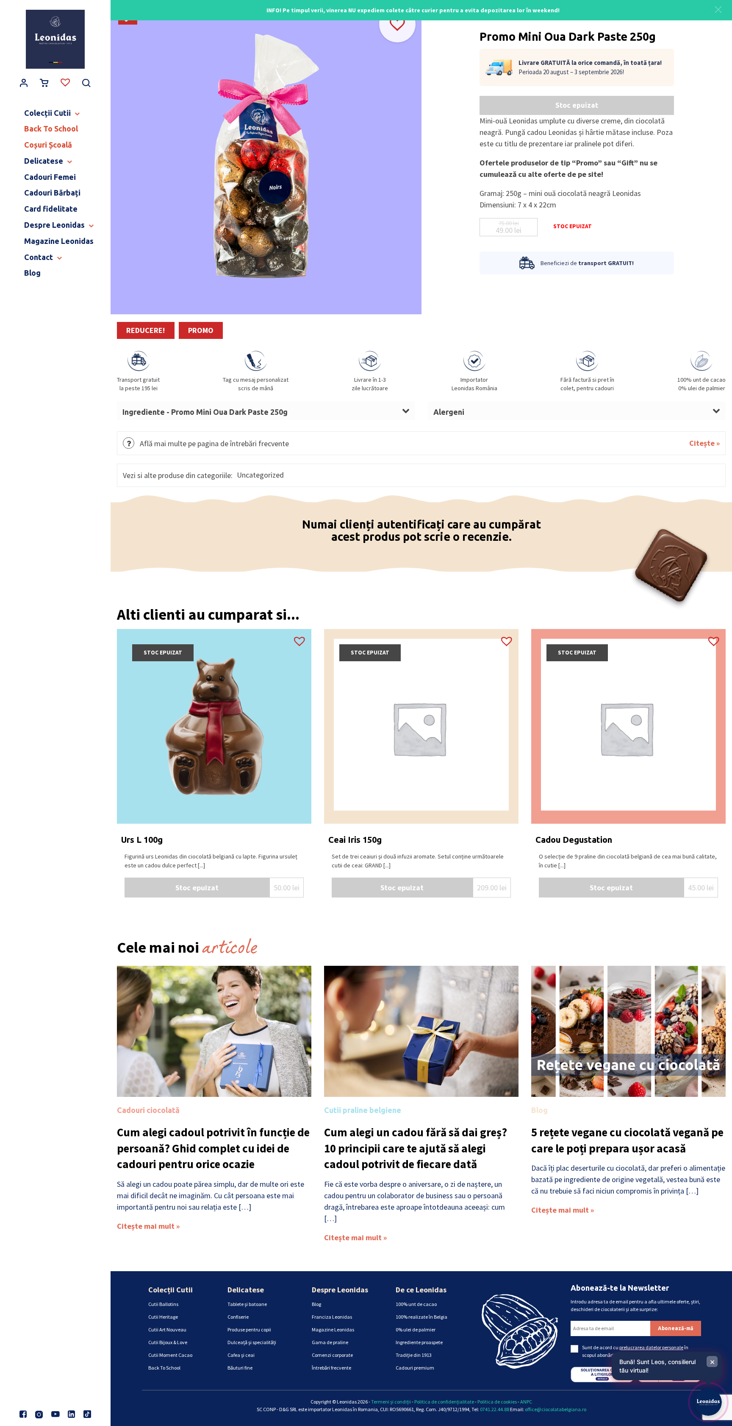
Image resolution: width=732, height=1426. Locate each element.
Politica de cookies (497, 1401)
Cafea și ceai (241, 1355)
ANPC (526, 1401)
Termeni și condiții (391, 1401)
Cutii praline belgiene (362, 1110)
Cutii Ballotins (163, 1304)
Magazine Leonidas (333, 1329)
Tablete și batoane (247, 1304)
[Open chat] (708, 1402)
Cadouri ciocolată (148, 1110)
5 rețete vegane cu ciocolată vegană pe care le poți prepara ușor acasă (627, 1140)
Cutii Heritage (163, 1317)
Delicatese (245, 1290)
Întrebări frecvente (331, 1367)
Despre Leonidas (340, 1290)
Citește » (704, 443)
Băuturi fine (239, 1367)
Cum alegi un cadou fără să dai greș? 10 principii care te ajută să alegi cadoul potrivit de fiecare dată (415, 1148)
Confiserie (238, 1317)
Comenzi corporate (332, 1355)
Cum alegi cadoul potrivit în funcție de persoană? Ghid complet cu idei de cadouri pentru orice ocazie (213, 1148)
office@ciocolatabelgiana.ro (555, 1409)
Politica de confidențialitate (444, 1401)
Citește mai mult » (148, 1226)
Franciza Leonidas (332, 1317)
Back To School (164, 1367)
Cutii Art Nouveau (167, 1329)
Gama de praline (330, 1342)
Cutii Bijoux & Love (167, 1342)
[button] (718, 8)
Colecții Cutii (170, 1290)
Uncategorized (260, 475)
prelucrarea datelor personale (651, 1347)
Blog (539, 1110)
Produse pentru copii (249, 1329)
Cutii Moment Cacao (170, 1355)
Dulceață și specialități (251, 1342)
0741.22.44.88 (494, 1409)
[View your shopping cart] (44, 83)
